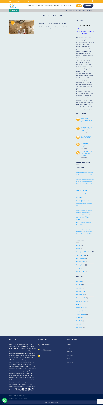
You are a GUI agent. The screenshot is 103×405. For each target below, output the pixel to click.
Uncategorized (80, 271)
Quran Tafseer (80, 262)
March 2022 (79, 327)
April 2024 (79, 288)
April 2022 (79, 324)
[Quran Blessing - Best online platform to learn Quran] (17, 6)
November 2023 (81, 301)
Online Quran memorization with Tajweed (86, 120)
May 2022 (79, 321)
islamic (78, 248)
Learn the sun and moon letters (84, 205)
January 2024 (80, 294)
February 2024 (80, 291)
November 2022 (81, 308)
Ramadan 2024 (79, 224)
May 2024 (79, 285)
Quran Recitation (81, 258)
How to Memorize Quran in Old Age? (86, 137)
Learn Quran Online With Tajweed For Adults (86, 129)
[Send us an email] (91, 1)
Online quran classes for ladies (84, 210)
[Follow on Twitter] (89, 1)
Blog (15, 395)
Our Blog (34, 5)
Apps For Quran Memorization (81, 172)
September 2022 (81, 314)
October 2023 (80, 304)
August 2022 (79, 317)
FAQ (24, 395)
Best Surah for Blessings (89, 177)
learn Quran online (83, 201)
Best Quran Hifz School (80, 177)
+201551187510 (46, 344)
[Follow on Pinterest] (26, 389)
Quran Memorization (82, 222)
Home (29, 5)
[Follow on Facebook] (87, 1)
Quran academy (83, 220)
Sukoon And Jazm (85, 224)
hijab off (77, 183)
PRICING (63, 5)
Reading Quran (80, 265)
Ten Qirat (79, 268)
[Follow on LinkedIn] (92, 1)
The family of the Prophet (84, 229)
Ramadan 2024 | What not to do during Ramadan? (87, 153)
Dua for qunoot (85, 179)
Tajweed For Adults (86, 227)
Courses (40, 5)
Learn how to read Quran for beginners (86, 188)
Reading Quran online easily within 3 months (52, 23)
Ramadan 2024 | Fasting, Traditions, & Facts (87, 145)
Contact (68, 5)
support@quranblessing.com (47, 350)
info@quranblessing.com (47, 349)
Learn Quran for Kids (86, 197)
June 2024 (79, 281)
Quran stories (88, 222)
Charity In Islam (79, 179)
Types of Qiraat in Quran (87, 231)
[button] (4, 400)
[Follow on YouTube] (32, 389)
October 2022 (80, 311)
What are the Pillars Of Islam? (81, 233)
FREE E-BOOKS (49, 5)
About (11, 395)
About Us (56, 5)
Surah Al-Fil (80, 227)
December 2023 (81, 298)
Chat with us (15, 10)
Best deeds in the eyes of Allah (87, 174)
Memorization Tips (79, 208)
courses (78, 245)
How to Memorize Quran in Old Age (86, 183)
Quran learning (80, 255)
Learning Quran (82, 191)
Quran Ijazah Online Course (84, 252)
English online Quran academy (87, 181)
